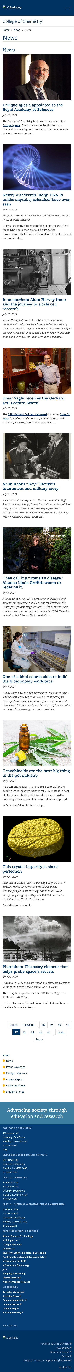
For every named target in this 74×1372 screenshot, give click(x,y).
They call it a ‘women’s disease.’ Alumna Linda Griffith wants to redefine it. (33, 582)
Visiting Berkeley (13, 1312)
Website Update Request (16, 1281)
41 (68, 1025)
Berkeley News (12, 1296)
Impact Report (14, 1079)
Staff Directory (12, 1277)
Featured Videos (16, 1085)
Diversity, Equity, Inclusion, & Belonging (24, 1252)
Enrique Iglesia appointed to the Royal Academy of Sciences (33, 107)
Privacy (66, 1356)
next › (62, 1032)
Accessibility (64, 1347)
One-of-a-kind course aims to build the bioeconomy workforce (35, 679)
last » (40, 1039)
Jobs (5, 1269)
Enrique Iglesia (11, 125)
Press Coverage (15, 1066)
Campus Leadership (14, 1300)
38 (44, 1025)
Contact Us (9, 1248)
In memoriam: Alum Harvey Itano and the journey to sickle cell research (34, 304)
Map (5, 1149)
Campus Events (12, 1304)
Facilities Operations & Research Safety (25, 1256)
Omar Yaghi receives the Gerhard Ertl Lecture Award (33, 400)
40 (60, 1025)
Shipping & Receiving (14, 1273)
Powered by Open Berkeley (56, 1343)
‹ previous (29, 1024)
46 (49, 1032)
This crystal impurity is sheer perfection (30, 869)
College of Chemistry (22, 21)
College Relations (12, 1244)
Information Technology (16, 1265)
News (17, 29)
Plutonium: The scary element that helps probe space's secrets (35, 969)
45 (41, 1032)
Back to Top (65, 1367)
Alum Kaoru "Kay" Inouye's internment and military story (31, 486)
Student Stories (15, 1091)
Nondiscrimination (60, 1352)
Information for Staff (14, 1261)
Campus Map (11, 1308)
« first (14, 1024)
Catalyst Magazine (17, 1073)
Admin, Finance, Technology (18, 1236)
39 (52, 1025)
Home (6, 29)
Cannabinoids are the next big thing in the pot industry (36, 773)
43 (25, 1032)
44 (33, 1032)
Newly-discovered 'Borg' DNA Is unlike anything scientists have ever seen (36, 199)
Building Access (11, 1240)
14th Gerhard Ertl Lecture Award (28, 414)
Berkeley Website (13, 1292)
